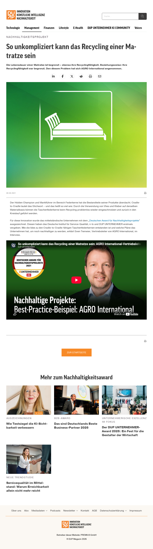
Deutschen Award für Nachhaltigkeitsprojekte (114, 220)
